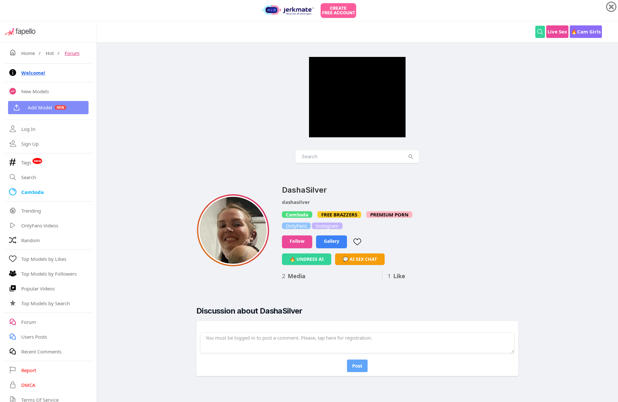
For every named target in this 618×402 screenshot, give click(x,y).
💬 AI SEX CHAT (360, 259)
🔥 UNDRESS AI (306, 259)
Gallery (331, 241)
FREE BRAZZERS (339, 214)
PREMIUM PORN (389, 214)
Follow (297, 241)
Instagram (327, 226)
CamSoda (297, 214)
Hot (50, 53)
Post (357, 365)
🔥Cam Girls (586, 31)
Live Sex (557, 31)
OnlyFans (296, 226)
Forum (72, 53)
